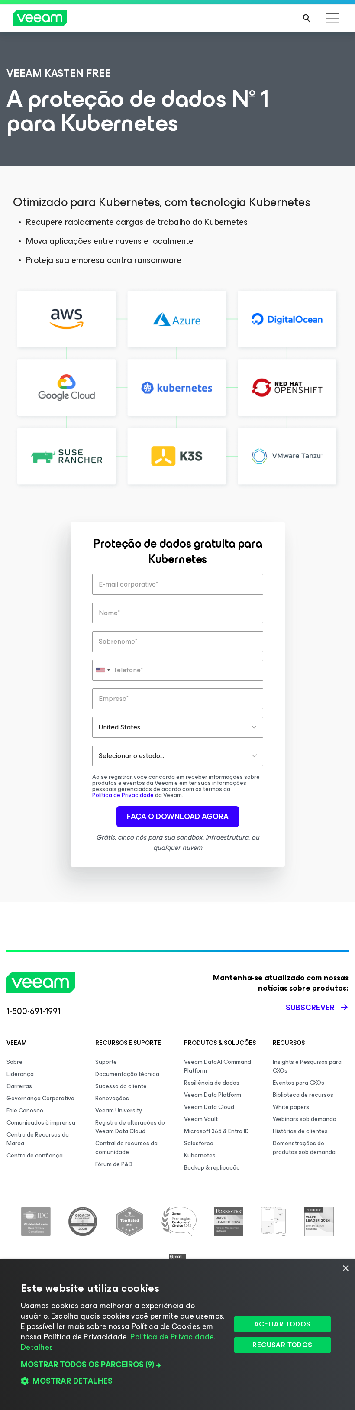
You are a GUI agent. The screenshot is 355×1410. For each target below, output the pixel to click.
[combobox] (103, 670)
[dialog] (177, 1334)
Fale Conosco (24, 1110)
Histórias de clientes (300, 1131)
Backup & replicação (212, 1168)
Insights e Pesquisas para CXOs (307, 1066)
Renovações (112, 1098)
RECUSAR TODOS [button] (282, 1345)
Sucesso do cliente (121, 1086)
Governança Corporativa (40, 1098)
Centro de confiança (34, 1155)
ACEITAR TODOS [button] (282, 1324)
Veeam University (118, 1110)
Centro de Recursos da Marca (37, 1139)
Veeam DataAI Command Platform (217, 1066)
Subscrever (310, 1007)
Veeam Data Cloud (209, 1107)
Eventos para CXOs (298, 1083)
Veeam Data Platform (212, 1095)
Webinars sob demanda (304, 1119)
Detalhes (37, 1347)
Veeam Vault (201, 1119)
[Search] (306, 18)
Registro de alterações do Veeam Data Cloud (130, 1127)
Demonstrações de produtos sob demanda (304, 1147)
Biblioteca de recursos (303, 1095)
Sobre (14, 1062)
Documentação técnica (127, 1074)
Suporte (106, 1062)
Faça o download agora (178, 816)
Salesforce (198, 1143)
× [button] (345, 1268)
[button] (123, 1364)
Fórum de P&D (113, 1164)
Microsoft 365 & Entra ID (216, 1131)
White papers (291, 1107)
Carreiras (19, 1086)
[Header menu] (332, 18)
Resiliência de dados (211, 1083)
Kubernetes (200, 1155)
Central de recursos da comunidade (126, 1147)
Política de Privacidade (123, 795)
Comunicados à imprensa (40, 1123)
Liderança (20, 1074)
